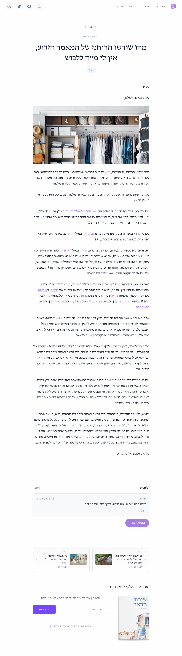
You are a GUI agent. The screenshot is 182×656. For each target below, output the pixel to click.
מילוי (77, 211)
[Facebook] (29, 6)
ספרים (119, 6)
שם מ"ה (124, 301)
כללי (91, 70)
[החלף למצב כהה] (9, 6)
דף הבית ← (91, 26)
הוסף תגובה (137, 523)
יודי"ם (69, 211)
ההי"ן (76, 284)
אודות (146, 6)
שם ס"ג (60, 301)
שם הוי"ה (89, 211)
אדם (99, 301)
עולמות (42, 290)
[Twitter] (19, 6)
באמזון (53, 626)
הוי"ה (83, 250)
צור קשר (133, 6)
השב (143, 510)
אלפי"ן (64, 250)
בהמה (83, 296)
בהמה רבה (142, 307)
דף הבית (160, 6)
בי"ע (115, 296)
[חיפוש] (39, 6)
